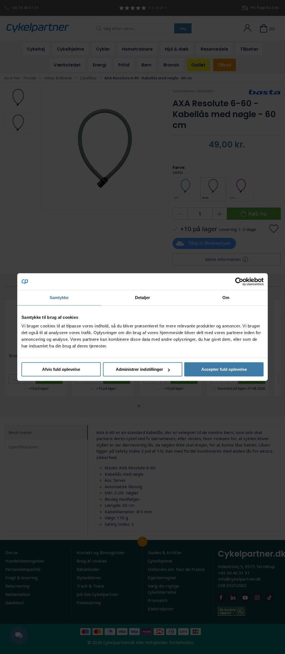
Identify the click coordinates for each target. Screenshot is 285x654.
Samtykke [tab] (59, 297)
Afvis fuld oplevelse (61, 369)
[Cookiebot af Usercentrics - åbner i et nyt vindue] (239, 281)
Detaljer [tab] (142, 297)
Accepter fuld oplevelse (224, 369)
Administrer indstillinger (139, 369)
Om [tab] (225, 297)
